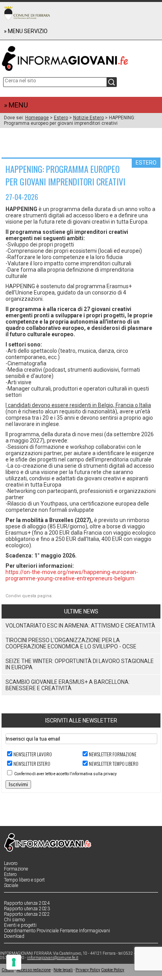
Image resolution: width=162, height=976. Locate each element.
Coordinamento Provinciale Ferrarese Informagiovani (57, 930)
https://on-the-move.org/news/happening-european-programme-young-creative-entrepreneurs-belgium (72, 575)
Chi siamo (14, 919)
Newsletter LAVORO (32, 754)
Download (14, 936)
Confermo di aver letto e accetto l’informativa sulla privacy (65, 774)
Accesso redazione (34, 970)
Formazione (16, 869)
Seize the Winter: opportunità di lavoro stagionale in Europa (80, 664)
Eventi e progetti (20, 925)
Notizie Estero (88, 117)
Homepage (37, 117)
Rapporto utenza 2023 (27, 908)
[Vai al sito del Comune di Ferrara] (27, 13)
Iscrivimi (18, 784)
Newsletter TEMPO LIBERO (113, 763)
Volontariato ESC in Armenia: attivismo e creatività (80, 625)
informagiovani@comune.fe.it (52, 958)
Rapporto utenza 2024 (27, 903)
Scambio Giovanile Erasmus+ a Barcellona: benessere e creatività (68, 685)
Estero (61, 117)
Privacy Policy (87, 970)
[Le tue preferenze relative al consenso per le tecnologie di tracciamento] (13, 962)
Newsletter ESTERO (31, 763)
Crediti (8, 970)
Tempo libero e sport (24, 880)
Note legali (63, 970)
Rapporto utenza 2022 (27, 914)
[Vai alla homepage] (81, 56)
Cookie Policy (112, 970)
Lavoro (10, 863)
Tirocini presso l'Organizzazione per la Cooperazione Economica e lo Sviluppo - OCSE (71, 643)
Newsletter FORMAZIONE (112, 754)
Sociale (11, 885)
